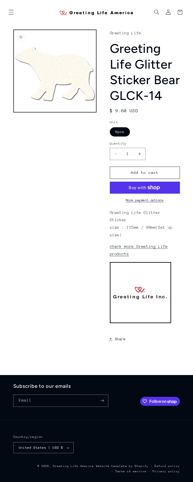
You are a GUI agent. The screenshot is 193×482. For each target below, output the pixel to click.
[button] (11, 12)
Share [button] (120, 339)
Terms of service (131, 471)
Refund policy (167, 466)
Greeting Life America (73, 466)
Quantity (118, 143)
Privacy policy (166, 471)
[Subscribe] (102, 401)
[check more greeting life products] (140, 323)
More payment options (145, 200)
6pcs (119, 132)
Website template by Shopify (122, 466)
